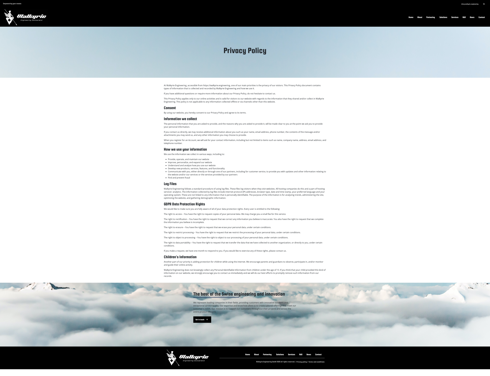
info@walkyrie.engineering (469, 4)
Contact (482, 17)
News (472, 17)
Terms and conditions (316, 362)
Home (411, 17)
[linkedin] (484, 4)
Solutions (443, 17)
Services (454, 17)
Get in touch (200, 319)
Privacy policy (301, 362)
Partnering (430, 17)
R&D (464, 17)
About (419, 17)
